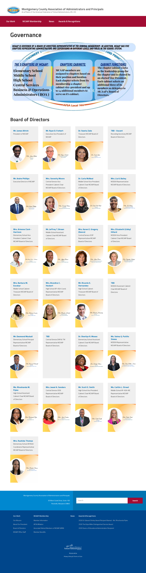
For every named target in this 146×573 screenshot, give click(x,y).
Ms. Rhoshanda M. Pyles (21, 388)
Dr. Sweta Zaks (85, 130)
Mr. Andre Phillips (21, 178)
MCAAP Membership (32, 21)
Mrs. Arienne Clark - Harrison (22, 231)
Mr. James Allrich (21, 130)
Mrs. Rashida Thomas (23, 440)
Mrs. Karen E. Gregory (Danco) (88, 231)
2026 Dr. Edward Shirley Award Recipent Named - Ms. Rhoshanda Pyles (103, 520)
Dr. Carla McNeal (85, 178)
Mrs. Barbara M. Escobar (20, 284)
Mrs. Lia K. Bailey (118, 178)
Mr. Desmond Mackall (23, 336)
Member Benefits (40, 532)
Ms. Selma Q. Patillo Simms (120, 338)
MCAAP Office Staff (19, 532)
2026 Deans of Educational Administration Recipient (96, 528)
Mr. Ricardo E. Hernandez (84, 284)
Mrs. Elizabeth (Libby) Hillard (121, 231)
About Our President (20, 524)
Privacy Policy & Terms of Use (73, 556)
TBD (113, 282)
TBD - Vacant (117, 130)
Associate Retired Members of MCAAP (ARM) (49, 528)
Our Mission (17, 520)
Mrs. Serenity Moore (55, 178)
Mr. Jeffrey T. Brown (55, 229)
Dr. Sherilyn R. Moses (87, 336)
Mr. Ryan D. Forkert (54, 130)
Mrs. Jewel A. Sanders (56, 387)
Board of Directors (19, 528)
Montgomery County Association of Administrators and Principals (62, 9)
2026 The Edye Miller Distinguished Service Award (96, 524)
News (51, 21)
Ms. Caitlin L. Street (120, 387)
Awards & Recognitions (69, 21)
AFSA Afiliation (38, 524)
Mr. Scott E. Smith (86, 387)
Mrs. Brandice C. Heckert (53, 284)
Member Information (41, 520)
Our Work (10, 21)
